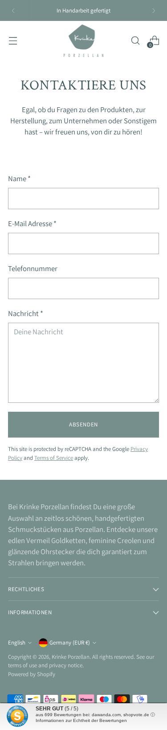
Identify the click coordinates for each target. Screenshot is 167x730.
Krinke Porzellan (71, 657)
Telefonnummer (32, 268)
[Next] (153, 10)
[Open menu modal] (13, 41)
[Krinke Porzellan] (84, 40)
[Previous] (13, 10)
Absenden (83, 424)
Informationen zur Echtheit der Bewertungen (81, 720)
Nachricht (25, 313)
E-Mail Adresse (32, 223)
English (16, 642)
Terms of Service (53, 458)
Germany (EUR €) (69, 642)
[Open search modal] (135, 41)
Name (19, 178)
